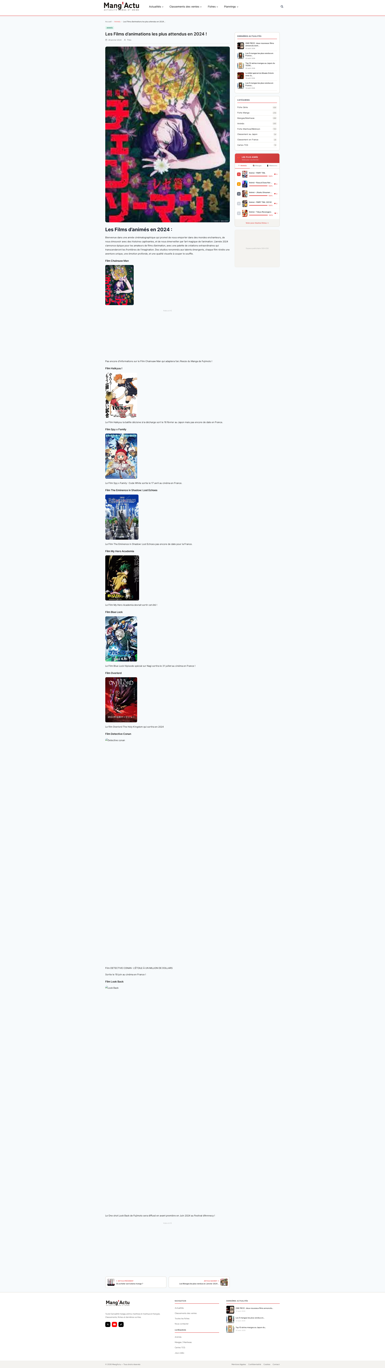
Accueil (108, 21)
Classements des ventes (186, 1313)
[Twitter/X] (107, 1324)
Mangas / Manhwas (183, 1342)
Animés (117, 21)
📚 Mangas (257, 166)
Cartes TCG (180, 1347)
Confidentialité (254, 1364)
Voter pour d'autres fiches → (257, 223)
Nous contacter (182, 1323)
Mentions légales (239, 1364)
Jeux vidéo (179, 1353)
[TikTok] (121, 1324)
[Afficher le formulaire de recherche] (282, 6)
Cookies (266, 1364)
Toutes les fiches (182, 1318)
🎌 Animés (242, 166)
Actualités (179, 1308)
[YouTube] (114, 1324)
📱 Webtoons (272, 166)
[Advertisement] (167, 324)
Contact (276, 1364)
